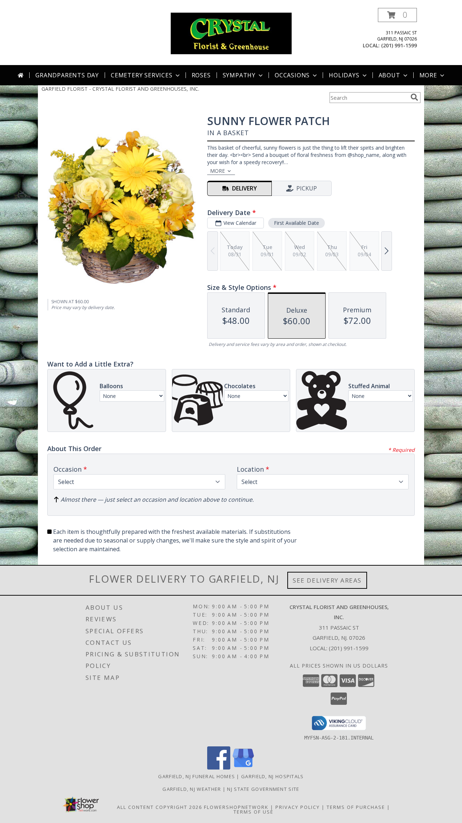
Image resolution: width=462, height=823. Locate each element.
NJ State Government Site (263, 789)
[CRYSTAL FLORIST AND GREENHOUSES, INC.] (231, 32)
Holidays (344, 75)
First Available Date (296, 222)
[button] (397, 15)
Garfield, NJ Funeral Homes (196, 776)
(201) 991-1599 (399, 45)
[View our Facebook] (218, 767)
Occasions (292, 75)
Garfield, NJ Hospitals (272, 776)
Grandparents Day (67, 75)
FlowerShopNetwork (236, 807)
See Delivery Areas (327, 580)
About (389, 75)
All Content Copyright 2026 (159, 807)
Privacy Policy (297, 807)
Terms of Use (254, 812)
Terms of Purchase (356, 807)
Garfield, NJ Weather (191, 789)
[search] (414, 97)
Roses (201, 75)
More (428, 75)
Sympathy (239, 75)
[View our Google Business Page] (243, 767)
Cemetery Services (142, 75)
